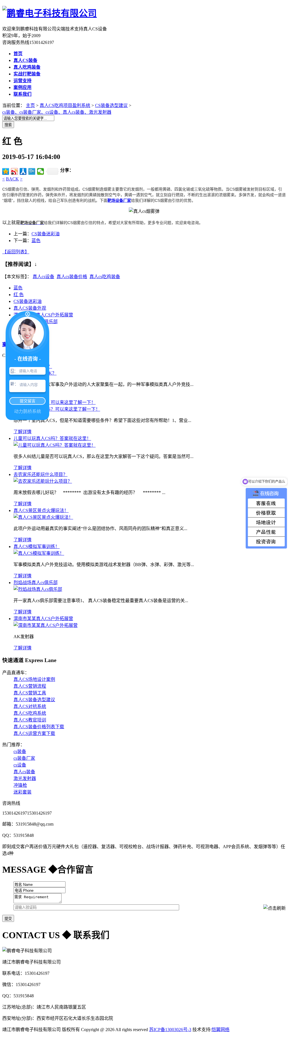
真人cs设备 (43, 276)
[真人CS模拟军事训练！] (39, 553)
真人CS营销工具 (30, 692)
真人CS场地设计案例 (34, 679)
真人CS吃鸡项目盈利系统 (65, 105)
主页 (30, 105)
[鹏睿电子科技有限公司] (49, 13)
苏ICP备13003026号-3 (170, 1029)
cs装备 (20, 751)
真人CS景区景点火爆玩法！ (41, 510)
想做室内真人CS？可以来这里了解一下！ (55, 402)
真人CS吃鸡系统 (30, 713)
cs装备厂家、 (32, 112)
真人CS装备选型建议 (34, 699)
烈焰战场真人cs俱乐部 (36, 582)
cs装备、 (10, 112)
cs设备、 (54, 112)
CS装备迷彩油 (46, 233)
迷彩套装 (23, 792)
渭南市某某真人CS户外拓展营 (43, 618)
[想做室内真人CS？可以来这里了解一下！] (57, 409)
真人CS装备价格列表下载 (39, 726)
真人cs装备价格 (72, 276)
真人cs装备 (24, 771)
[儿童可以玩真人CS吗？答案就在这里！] (55, 445)
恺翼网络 (221, 1029)
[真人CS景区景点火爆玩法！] (43, 517)
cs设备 (20, 765)
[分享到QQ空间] (5, 171)
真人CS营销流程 (30, 686)
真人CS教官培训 (30, 720)
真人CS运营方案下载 (34, 733)
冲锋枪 (20, 785)
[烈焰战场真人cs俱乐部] (38, 589)
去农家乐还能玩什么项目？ (41, 474)
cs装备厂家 (24, 758)
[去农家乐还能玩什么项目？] (43, 481)
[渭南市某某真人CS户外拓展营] (46, 625)
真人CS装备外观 (30, 308)
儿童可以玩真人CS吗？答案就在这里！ (52, 438)
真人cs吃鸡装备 (104, 276)
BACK (12, 178)
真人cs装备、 (76, 112)
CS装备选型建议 (111, 105)
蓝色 (36, 240)
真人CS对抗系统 (30, 706)
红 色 (19, 294)
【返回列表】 (15, 251)
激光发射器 (100, 112)
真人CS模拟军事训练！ (37, 546)
